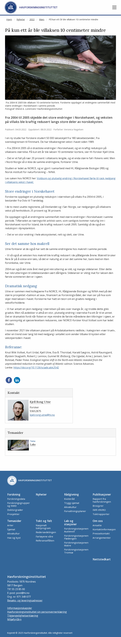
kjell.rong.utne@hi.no (42, 415)
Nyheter (21, 19)
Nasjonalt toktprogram (43, 527)
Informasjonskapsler (19, 608)
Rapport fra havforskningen (102, 500)
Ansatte (97, 525)
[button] (114, 7)
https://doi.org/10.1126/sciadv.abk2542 (36, 367)
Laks (33, 444)
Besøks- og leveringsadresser (25, 600)
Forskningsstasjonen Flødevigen (76, 537)
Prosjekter (13, 514)
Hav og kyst (14, 537)
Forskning (13, 494)
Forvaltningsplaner (75, 511)
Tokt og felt (44, 521)
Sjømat (11, 529)
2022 (32, 19)
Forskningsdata (16, 498)
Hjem (9, 19)
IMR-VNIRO (99, 509)
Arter (10, 525)
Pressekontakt (101, 533)
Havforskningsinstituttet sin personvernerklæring (37, 612)
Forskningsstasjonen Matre (76, 544)
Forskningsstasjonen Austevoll (76, 530)
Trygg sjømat (71, 502)
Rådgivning (71, 494)
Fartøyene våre (44, 536)
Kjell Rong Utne (40, 402)
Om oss (98, 521)
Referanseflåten (45, 540)
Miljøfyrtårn (14, 619)
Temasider (14, 521)
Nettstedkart (102, 559)
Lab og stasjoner (70, 522)
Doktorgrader (15, 509)
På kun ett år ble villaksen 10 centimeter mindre (73, 19)
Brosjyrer (98, 505)
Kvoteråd (69, 498)
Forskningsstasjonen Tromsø (76, 551)
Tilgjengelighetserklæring (22, 615)
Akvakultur (70, 507)
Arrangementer (102, 537)
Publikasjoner (102, 494)
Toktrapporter (101, 514)
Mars (41, 19)
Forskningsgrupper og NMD (18, 504)
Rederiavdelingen (46, 532)
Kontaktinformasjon (104, 529)
